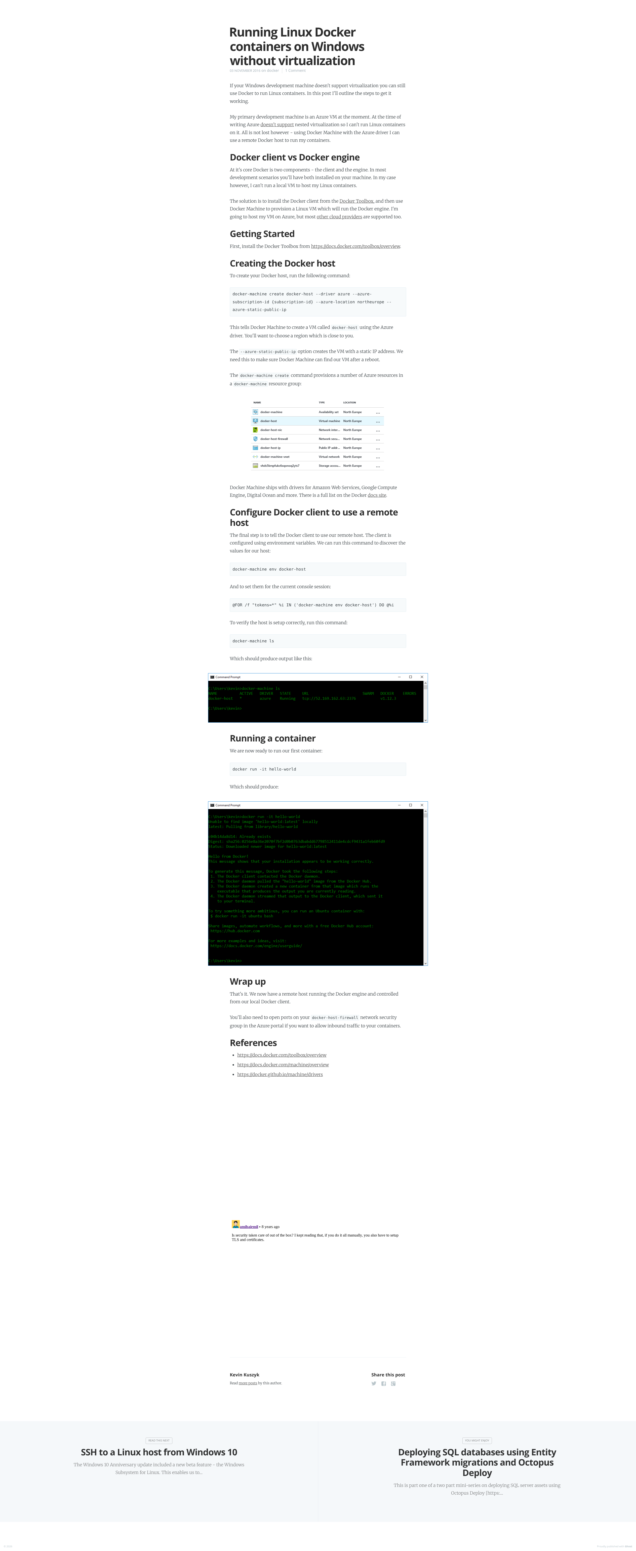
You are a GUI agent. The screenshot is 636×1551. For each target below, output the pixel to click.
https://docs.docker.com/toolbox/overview (355, 246)
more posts (248, 1383)
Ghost (628, 1546)
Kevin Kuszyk (244, 1375)
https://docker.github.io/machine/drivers (280, 1074)
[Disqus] (318, 1148)
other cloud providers (339, 217)
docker (273, 70)
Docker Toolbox (356, 201)
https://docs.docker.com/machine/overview (283, 1065)
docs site (377, 495)
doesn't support (277, 124)
